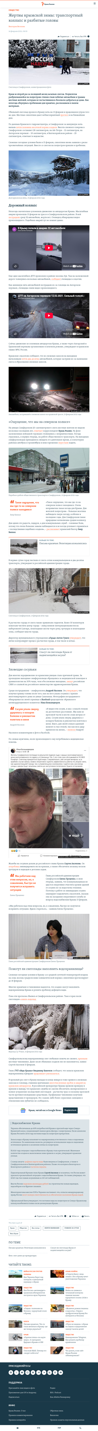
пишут (70, 682)
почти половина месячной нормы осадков (36, 127)
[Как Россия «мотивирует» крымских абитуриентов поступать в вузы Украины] (15, 1290)
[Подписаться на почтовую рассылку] (60, 1372)
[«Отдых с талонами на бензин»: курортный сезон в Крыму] (15, 1308)
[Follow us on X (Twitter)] (16, 1372)
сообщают (56, 279)
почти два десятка (30, 359)
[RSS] (49, 1372)
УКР (59, 1428)
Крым (26, 1335)
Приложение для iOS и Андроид (22, 1393)
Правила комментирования (21, 1415)
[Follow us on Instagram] (27, 1372)
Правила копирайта (17, 1420)
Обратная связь (56, 1411)
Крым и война (71, 1271)
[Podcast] (55, 1372)
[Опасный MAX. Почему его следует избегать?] (15, 1350)
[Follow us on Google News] (33, 1372)
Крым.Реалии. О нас (17, 1411)
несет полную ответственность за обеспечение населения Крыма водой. (53, 1195)
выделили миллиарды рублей (36, 1184)
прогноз (64, 115)
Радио (52, 1388)
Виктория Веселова (17, 27)
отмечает (38, 431)
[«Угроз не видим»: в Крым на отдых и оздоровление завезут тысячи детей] (57, 1324)
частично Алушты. (39, 1167)
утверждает (75, 638)
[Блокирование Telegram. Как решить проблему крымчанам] (57, 1337)
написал (72, 730)
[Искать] (80, 1428)
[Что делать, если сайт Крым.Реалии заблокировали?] (57, 1350)
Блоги (26, 1322)
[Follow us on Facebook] (11, 1372)
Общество (14, 10)
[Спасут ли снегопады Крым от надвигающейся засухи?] (23, 655)
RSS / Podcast (55, 1393)
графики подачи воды (33, 1162)
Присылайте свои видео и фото (22, 1388)
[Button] (63, 36)
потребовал (14, 867)
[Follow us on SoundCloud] (44, 1372)
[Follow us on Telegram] (38, 1372)
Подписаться (70, 1110)
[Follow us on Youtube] (22, 1372)
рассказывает (53, 529)
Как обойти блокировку (60, 1397)
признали (82, 1059)
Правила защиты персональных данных (67, 1420)
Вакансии (54, 1415)
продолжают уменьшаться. (47, 1074)
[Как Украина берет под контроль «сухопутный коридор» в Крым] (15, 1274)
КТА (38, 1428)
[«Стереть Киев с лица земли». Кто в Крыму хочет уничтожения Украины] (57, 1274)
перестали (63, 443)
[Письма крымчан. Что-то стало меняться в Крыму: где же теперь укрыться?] (15, 1324)
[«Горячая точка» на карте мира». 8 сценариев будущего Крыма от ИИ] (15, 1337)
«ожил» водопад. (28, 999)
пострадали (14, 217)
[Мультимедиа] (17, 1428)
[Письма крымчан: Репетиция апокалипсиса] (23, 546)
